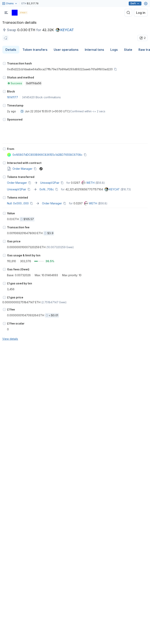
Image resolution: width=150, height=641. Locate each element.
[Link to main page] (15, 13)
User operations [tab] (66, 50)
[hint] (4, 63)
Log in (140, 13)
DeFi (133, 3)
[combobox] (22, 111)
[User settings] (146, 3)
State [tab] (128, 50)
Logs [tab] (114, 50)
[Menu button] (6, 13)
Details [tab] (10, 50)
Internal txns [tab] (94, 50)
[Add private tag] (5, 38)
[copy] (116, 69)
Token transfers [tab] (34, 50)
